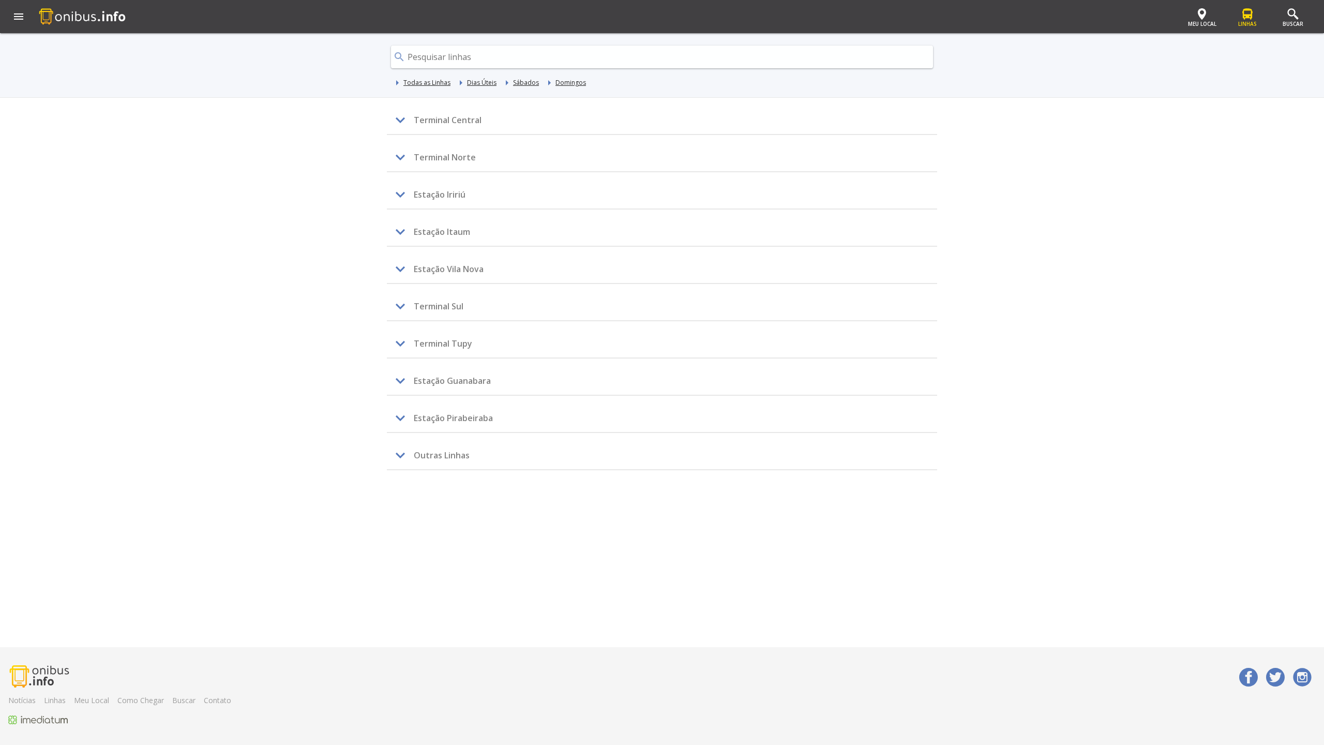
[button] (18, 17)
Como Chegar (140, 700)
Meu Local (91, 700)
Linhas (55, 700)
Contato (217, 700)
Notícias (22, 700)
